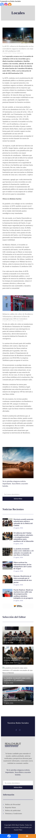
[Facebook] (2, 4)
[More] (10, 4)
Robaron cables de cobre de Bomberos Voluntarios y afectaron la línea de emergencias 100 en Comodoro (17, 316)
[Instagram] (6, 4)
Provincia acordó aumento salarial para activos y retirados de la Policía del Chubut (23, 522)
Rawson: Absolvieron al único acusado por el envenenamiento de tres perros (23, 579)
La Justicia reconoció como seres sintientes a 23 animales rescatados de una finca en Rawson (24, 552)
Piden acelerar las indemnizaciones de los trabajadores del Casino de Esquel (23, 565)
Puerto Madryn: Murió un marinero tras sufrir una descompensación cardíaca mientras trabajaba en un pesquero (23, 594)
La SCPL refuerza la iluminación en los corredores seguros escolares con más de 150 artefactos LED (18, 48)
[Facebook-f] (16, 730)
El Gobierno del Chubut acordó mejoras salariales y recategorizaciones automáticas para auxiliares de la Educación (24, 537)
